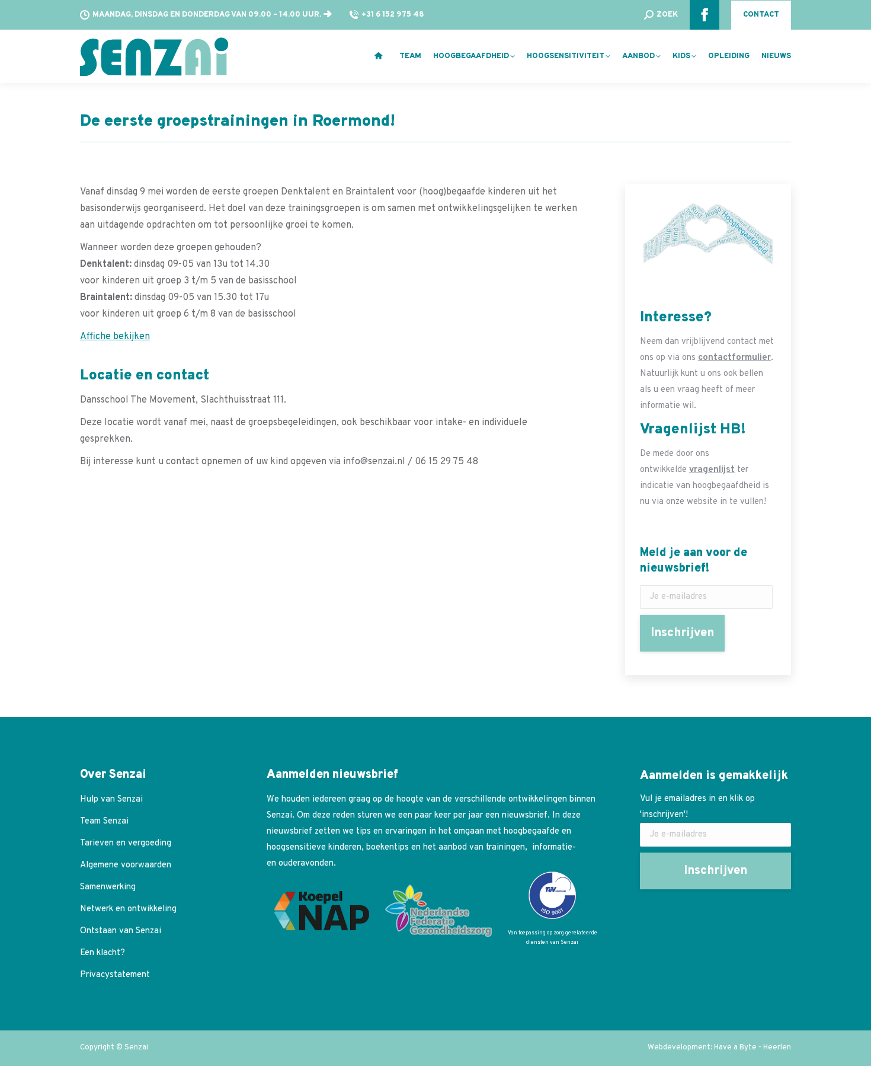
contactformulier (734, 357)
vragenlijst (712, 469)
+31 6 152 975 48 (392, 15)
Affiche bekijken (115, 337)
